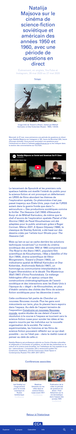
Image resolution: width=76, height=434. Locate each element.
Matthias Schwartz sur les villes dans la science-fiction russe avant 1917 (38, 389)
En (72, 430)
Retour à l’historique (38, 415)
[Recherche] (64, 430)
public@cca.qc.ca (42, 143)
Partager (37, 79)
